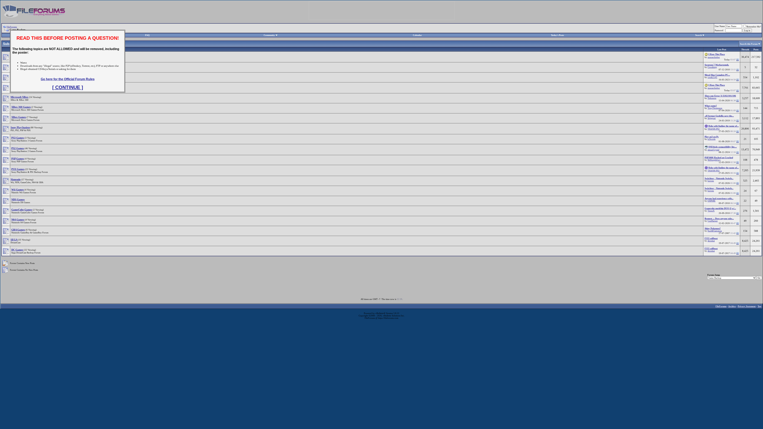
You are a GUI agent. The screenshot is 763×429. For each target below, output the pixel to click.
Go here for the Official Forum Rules (68, 79)
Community (269, 35)
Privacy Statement (747, 306)
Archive (732, 306)
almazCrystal (713, 150)
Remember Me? (754, 26)
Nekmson (712, 98)
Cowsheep (712, 67)
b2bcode (712, 139)
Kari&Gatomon (715, 231)
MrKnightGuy (714, 160)
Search (698, 35)
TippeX (711, 211)
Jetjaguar (712, 118)
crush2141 (712, 77)
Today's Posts (557, 35)
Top (759, 306)
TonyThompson (715, 108)
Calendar (417, 35)
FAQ (147, 35)
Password (719, 30)
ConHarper (713, 221)
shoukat (711, 241)
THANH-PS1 (714, 129)
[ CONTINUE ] (67, 87)
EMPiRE (712, 201)
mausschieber (714, 57)
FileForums (12, 27)
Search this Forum (749, 44)
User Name (720, 26)
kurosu (711, 181)
